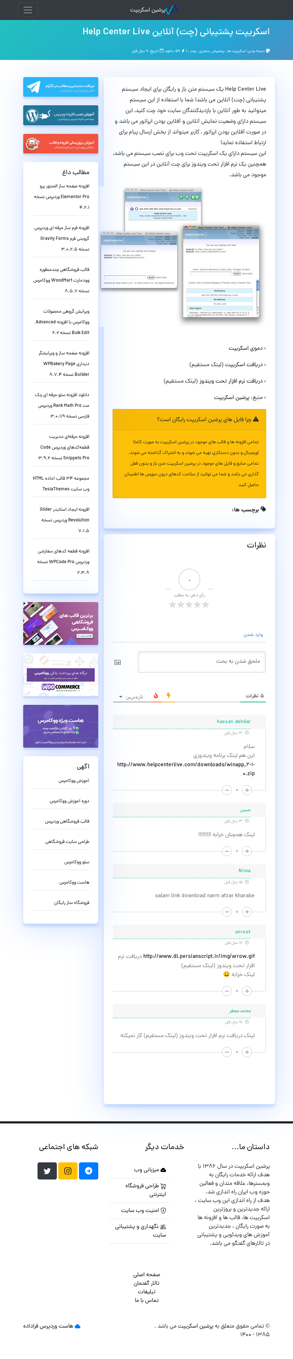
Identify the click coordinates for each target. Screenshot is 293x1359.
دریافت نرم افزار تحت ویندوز (231, 381)
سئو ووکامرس (76, 862)
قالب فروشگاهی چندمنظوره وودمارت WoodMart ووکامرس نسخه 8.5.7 (61, 281)
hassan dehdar (234, 722)
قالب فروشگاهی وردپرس (67, 821)
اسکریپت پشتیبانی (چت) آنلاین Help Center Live (176, 32)
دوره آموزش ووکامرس (69, 801)
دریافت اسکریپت (244, 365)
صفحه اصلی (146, 1275)
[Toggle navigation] (28, 10)
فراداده (30, 1326)
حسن (245, 810)
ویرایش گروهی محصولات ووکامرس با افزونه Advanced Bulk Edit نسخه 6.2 (62, 322)
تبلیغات (146, 1292)
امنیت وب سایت (140, 1211)
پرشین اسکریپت (147, 10)
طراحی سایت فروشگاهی (67, 842)
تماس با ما (147, 1301)
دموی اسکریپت (246, 348)
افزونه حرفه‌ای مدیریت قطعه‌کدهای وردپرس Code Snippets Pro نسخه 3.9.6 (63, 448)
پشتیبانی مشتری (211, 51)
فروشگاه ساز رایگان (71, 903)
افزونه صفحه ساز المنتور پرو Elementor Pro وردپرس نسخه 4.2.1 (61, 197)
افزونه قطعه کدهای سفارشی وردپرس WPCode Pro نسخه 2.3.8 (63, 562)
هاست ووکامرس (74, 882)
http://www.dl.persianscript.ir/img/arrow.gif (199, 957)
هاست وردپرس (56, 1326)
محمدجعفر (240, 1011)
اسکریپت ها (236, 51)
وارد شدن (254, 635)
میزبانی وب (147, 1170)
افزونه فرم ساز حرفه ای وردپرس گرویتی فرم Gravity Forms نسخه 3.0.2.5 (61, 239)
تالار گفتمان (146, 1283)
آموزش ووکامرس (74, 781)
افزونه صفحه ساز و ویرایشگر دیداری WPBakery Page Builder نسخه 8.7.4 (64, 364)
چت (193, 51)
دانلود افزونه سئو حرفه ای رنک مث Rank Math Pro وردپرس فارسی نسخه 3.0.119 (62, 406)
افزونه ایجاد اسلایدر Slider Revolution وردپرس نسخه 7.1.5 (64, 520)
